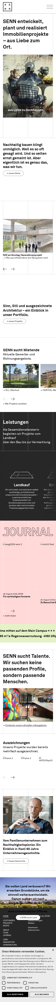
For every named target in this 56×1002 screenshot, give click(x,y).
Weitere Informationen (37, 972)
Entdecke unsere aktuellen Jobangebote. (26, 725)
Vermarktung (10, 945)
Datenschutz (33, 930)
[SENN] (7, 6)
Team (5, 933)
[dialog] (28, 974)
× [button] (53, 950)
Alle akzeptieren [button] (15, 994)
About (6, 930)
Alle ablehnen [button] (42, 994)
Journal (7, 935)
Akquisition (9, 942)
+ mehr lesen (9, 615)
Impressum (33, 927)
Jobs (5, 939)
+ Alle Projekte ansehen (15, 403)
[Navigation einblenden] (49, 6)
